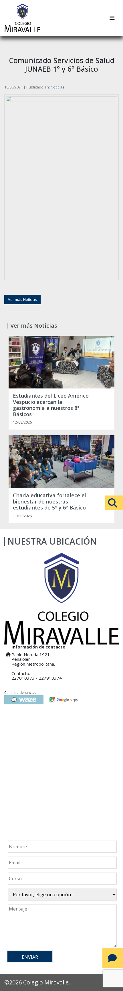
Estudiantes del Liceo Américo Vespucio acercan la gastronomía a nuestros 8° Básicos (51, 405)
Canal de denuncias (20, 692)
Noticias (57, 87)
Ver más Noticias (22, 299)
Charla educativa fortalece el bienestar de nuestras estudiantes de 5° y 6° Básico (49, 501)
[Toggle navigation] (112, 18)
